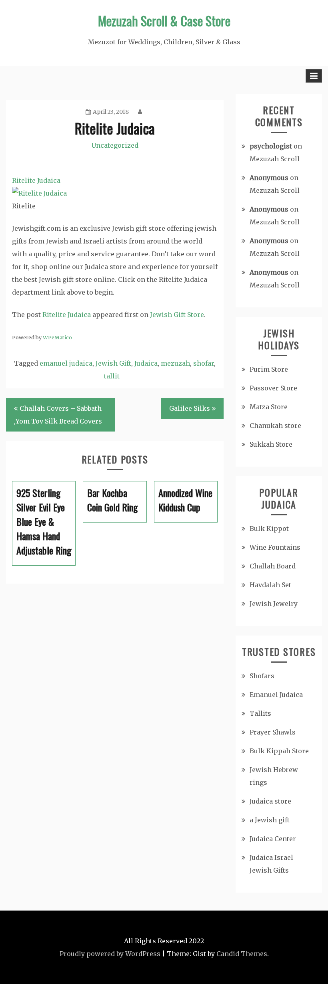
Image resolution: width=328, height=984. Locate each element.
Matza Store (269, 407)
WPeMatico (57, 337)
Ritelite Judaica (66, 315)
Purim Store (269, 369)
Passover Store (273, 388)
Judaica (146, 363)
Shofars (262, 676)
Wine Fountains (275, 547)
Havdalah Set (270, 585)
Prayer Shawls (273, 732)
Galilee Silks (189, 408)
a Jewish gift (270, 820)
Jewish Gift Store (177, 315)
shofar (203, 363)
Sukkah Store (271, 444)
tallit (112, 376)
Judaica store (270, 801)
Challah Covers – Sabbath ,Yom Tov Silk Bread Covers (58, 414)
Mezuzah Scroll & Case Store (164, 20)
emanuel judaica (66, 363)
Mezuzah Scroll (275, 159)
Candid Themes (241, 954)
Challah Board (273, 566)
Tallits (260, 713)
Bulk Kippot (269, 529)
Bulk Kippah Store (279, 751)
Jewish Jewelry (274, 604)
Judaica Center (273, 839)
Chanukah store (275, 426)
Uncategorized (114, 145)
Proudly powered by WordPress (110, 954)
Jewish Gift (113, 363)
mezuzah (175, 363)
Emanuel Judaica (276, 695)
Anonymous (269, 178)
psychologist (271, 146)
